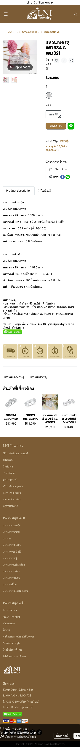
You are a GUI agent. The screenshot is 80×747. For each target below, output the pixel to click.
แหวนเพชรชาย (11, 532)
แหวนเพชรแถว (11, 578)
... (17, 32)
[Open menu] (5, 14)
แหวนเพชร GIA (12, 545)
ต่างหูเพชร (9, 623)
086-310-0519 (16, 701)
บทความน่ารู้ (10, 479)
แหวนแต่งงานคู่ (14, 377)
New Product (11, 617)
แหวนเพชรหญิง (11, 525)
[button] (75, 14)
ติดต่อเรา (56, 126)
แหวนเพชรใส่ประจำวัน (15, 591)
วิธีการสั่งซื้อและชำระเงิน (16, 453)
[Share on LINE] (67, 177)
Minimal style (12, 643)
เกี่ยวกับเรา (9, 473)
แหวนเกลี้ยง (10, 584)
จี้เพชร (6, 630)
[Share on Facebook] (62, 177)
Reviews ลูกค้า (12, 492)
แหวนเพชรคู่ (38, 377)
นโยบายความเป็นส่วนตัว (18, 736)
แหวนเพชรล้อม (11, 571)
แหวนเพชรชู (10, 558)
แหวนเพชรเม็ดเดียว (14, 564)
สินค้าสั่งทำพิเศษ (12, 649)
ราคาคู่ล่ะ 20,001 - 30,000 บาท (36, 32)
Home (9, 32)
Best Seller (10, 610)
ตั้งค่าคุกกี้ (62, 735)
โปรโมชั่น (8, 460)
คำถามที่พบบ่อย (12, 499)
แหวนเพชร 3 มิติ (12, 551)
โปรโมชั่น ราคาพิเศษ (14, 656)
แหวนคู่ (64, 140)
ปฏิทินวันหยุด (10, 506)
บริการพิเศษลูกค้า (13, 486)
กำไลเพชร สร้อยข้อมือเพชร (18, 636)
